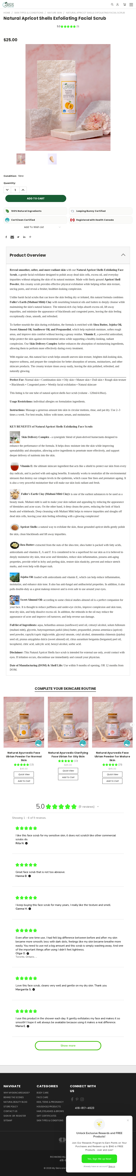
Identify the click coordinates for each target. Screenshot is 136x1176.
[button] (98, 807)
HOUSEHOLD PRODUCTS (49, 1106)
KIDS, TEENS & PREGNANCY (50, 1101)
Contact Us (10, 1111)
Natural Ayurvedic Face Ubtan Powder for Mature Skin (112, 756)
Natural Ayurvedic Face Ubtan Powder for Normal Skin (24, 756)
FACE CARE (42, 1097)
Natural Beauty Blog (15, 1101)
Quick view (24, 774)
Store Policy (11, 1106)
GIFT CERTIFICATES (46, 1115)
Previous (4, 724)
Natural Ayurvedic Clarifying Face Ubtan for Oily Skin (68, 754)
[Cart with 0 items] (124, 4)
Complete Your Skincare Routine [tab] (65, 688)
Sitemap (8, 1120)
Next (132, 724)
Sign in (8, 1115)
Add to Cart (24, 780)
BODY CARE (43, 1092)
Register (21, 1115)
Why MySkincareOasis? (17, 1092)
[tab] (68, 255)
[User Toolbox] (117, 4)
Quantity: (10, 183)
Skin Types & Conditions (50, 1120)
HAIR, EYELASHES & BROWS (50, 1111)
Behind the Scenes (14, 1097)
